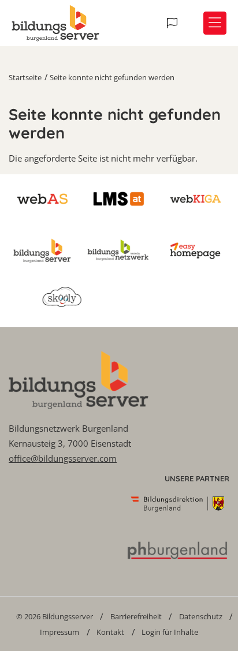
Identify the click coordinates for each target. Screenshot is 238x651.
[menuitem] (55, 616)
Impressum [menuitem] (59, 632)
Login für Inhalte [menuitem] (170, 632)
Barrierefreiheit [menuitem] (136, 616)
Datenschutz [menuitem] (200, 616)
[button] (173, 23)
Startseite (25, 77)
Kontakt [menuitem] (110, 632)
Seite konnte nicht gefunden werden (112, 77)
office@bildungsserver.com (63, 458)
